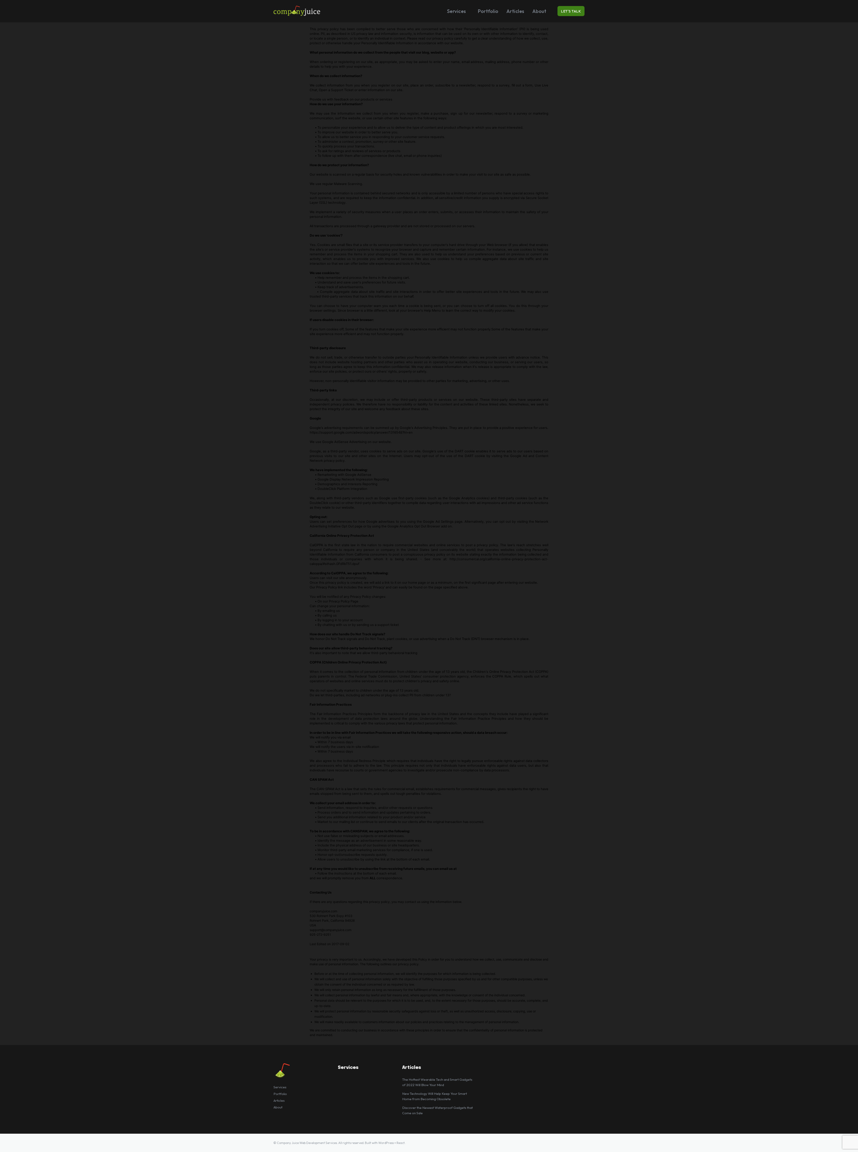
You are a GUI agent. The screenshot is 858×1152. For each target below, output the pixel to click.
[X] (581, 1142)
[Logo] (312, 11)
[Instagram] (562, 1142)
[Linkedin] (571, 1142)
